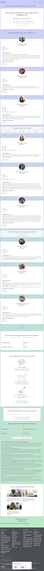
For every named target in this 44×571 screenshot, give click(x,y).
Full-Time (15, 21)
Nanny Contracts (4, 542)
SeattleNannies (37, 545)
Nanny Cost (14, 546)
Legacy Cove (10, 346)
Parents (2, 533)
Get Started (22, 234)
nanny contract (25, 474)
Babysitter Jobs (4, 523)
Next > (22, 327)
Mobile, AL (25, 429)
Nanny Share (3, 535)
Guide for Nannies (5, 547)
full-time (19, 452)
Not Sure (36, 131)
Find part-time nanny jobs (22, 417)
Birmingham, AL (4, 429)
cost (2, 447)
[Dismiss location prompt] (30, 563)
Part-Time (28, 21)
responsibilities (14, 461)
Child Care (16, 523)
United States (18, 5)
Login (35, 2)
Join (41, 2)
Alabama (24, 5)
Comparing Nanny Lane (6, 549)
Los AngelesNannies (38, 534)
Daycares (14, 540)
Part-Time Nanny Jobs (9, 5)
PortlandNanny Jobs (27, 541)
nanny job (20, 443)
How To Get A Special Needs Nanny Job (28, 500)
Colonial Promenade (5, 342)
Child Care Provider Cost (16, 544)
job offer (18, 474)
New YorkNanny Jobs (28, 539)
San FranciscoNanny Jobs (27, 532)
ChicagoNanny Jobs (27, 537)
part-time (25, 452)
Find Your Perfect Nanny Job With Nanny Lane (14, 500)
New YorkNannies (38, 538)
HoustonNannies (37, 541)
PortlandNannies (37, 540)
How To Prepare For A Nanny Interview (13, 513)
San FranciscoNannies (37, 532)
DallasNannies (37, 543)
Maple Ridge (25, 342)
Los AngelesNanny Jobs (27, 535)
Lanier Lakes (4, 346)
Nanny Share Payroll (5, 538)
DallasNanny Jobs (27, 544)
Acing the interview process (13, 511)
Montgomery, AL (31, 429)
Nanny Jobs (25, 523)
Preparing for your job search (13, 498)
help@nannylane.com (10, 564)
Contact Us (3, 552)
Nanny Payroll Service (5, 537)
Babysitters (10, 523)
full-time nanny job (18, 450)
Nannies (21, 523)
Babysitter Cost (15, 542)
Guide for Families (5, 545)
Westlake (25, 346)
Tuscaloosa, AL (26, 433)
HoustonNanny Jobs (27, 543)
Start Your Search (22, 401)
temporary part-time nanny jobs (12, 463)
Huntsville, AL (4, 433)
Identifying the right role (27, 498)
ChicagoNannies (37, 536)
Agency (2, 543)
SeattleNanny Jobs (27, 546)
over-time (14, 477)
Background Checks (5, 540)
